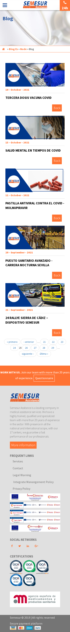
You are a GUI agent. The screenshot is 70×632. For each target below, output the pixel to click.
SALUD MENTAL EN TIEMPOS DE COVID (33, 150)
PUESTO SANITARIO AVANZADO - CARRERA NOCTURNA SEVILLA (28, 262)
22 (53, 341)
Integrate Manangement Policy (33, 482)
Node (23, 49)
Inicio (3, 49)
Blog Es (13, 49)
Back (57, 108)
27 (35, 347)
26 (26, 347)
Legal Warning (22, 475)
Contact (18, 468)
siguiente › (28, 353)
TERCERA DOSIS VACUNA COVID (28, 97)
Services (18, 461)
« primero (12, 341)
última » (44, 353)
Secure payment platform (26, 623)
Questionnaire (44, 378)
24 (14, 347)
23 (62, 341)
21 (44, 341)
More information (23, 445)
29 (52, 347)
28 (44, 347)
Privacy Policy (21, 488)
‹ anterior (29, 341)
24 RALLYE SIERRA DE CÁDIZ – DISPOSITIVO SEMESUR (26, 320)
